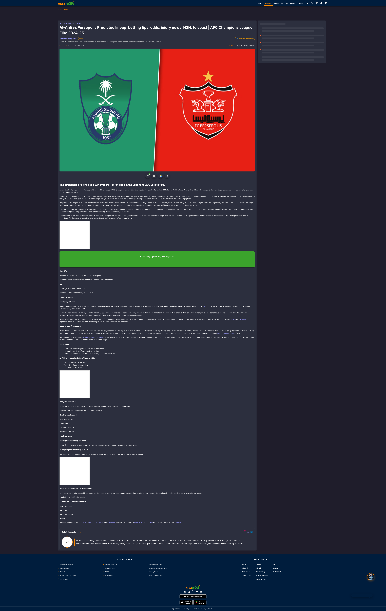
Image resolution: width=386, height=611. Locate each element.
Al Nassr (243, 319)
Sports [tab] (268, 3)
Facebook (93, 522)
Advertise (259, 568)
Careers (258, 564)
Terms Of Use (246, 575)
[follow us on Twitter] (193, 591)
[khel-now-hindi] (316, 3)
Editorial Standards (262, 575)
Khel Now (82, 522)
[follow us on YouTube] (197, 591)
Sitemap (275, 568)
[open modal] (370, 576)
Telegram (177, 522)
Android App (139, 522)
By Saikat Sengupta (68, 38)
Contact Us (246, 572)
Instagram (111, 522)
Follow (81, 38)
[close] (371, 595)
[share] (166, 176)
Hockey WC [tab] (278, 3)
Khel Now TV (277, 572)
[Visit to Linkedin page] (251, 532)
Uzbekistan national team (93, 337)
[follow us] (160, 176)
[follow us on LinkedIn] (201, 591)
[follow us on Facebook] (185, 591)
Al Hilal (233, 319)
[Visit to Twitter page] (248, 532)
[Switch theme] (312, 3)
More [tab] (301, 3)
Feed (274, 564)
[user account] (326, 3)
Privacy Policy (260, 572)
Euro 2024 (206, 306)
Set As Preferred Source (246, 38)
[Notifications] (321, 3)
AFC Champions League (226, 333)
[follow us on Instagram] (189, 591)
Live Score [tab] (290, 3)
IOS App (150, 522)
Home (244, 564)
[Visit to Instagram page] (245, 532)
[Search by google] (306, 3)
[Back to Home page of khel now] (66, 3)
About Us (245, 568)
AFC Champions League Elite (73, 23)
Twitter (100, 522)
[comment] (154, 176)
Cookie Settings (261, 579)
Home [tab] (259, 3)
